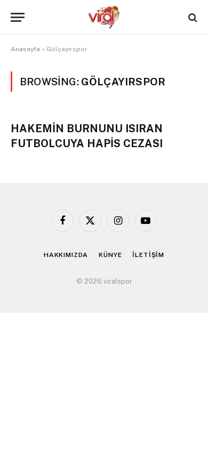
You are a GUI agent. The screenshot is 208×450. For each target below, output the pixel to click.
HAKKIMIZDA (66, 255)
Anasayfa (25, 49)
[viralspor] (104, 17)
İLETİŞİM (148, 255)
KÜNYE (110, 255)
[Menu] (18, 17)
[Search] (191, 17)
